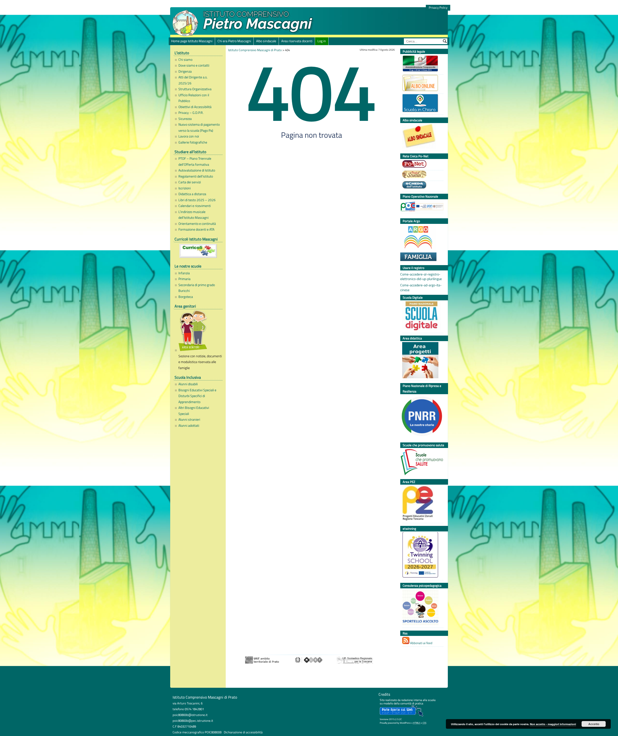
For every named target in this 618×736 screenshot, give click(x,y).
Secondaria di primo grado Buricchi (196, 287)
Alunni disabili (188, 384)
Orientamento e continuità (197, 223)
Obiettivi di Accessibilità (194, 107)
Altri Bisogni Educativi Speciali (193, 410)
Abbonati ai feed (420, 642)
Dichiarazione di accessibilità (243, 732)
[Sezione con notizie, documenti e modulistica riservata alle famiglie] (199, 331)
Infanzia (184, 273)
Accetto (593, 724)
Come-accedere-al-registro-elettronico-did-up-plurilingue (421, 276)
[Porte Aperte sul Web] (401, 715)
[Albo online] (421, 84)
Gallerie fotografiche (192, 142)
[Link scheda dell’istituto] (421, 185)
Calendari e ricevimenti (194, 205)
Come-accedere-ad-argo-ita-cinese (421, 287)
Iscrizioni (184, 188)
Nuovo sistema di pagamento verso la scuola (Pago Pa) (199, 127)
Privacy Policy (438, 7)
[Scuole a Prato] (421, 174)
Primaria (184, 279)
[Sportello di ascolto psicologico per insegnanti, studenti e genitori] (421, 608)
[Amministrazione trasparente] (421, 64)
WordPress (405, 723)
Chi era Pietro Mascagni (234, 41)
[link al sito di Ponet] (421, 164)
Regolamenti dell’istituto (195, 176)
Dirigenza (185, 71)
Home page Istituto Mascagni (191, 41)
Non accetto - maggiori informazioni (553, 724)
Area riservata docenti (296, 41)
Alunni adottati (188, 425)
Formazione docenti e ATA (196, 229)
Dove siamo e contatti (193, 65)
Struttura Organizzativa (194, 89)
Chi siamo (185, 59)
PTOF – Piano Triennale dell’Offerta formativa (194, 161)
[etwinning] (421, 555)
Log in (321, 41)
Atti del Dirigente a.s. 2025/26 (193, 80)
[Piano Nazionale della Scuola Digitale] (421, 316)
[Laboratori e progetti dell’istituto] (421, 360)
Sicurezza (185, 118)
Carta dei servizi (189, 182)
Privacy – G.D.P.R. (191, 112)
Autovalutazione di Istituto (196, 170)
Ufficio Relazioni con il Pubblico (193, 97)
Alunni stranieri (189, 419)
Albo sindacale (266, 41)
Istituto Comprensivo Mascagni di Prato (255, 50)
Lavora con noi (188, 136)
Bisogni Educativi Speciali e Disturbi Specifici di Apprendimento (197, 396)
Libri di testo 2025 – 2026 (197, 200)
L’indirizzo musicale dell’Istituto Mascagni (193, 214)
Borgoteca (185, 296)
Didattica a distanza (192, 194)
